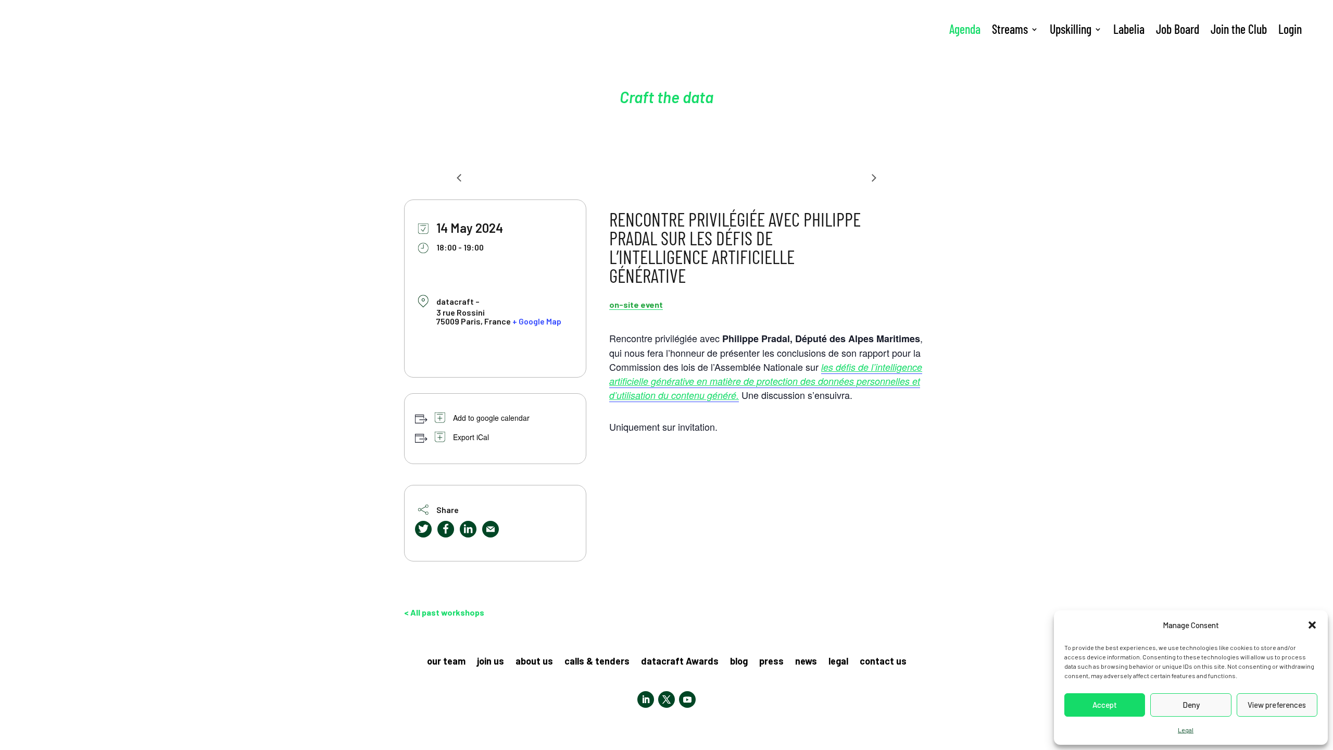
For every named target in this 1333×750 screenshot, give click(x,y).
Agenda (964, 28)
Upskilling (1070, 28)
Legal (1185, 729)
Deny (1191, 704)
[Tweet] (423, 529)
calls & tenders (597, 662)
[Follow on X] (666, 699)
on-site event (636, 304)
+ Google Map (536, 321)
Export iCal (471, 437)
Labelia (1129, 28)
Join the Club (1239, 28)
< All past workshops (444, 612)
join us (490, 662)
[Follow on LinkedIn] (645, 699)
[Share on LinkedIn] (468, 529)
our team (446, 662)
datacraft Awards (680, 662)
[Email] (490, 529)
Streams (1010, 28)
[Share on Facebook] (445, 529)
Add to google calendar (491, 418)
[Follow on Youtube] (687, 699)
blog (739, 662)
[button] (1312, 625)
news (806, 662)
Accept (1104, 704)
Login (1290, 28)
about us (534, 662)
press (771, 662)
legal (838, 662)
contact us (883, 662)
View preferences (1277, 704)
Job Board (1177, 28)
